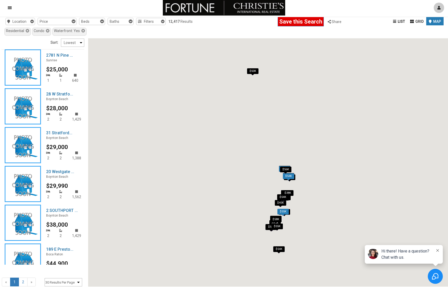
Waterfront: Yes (67, 31)
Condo (40, 31)
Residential (16, 31)
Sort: (54, 42)
